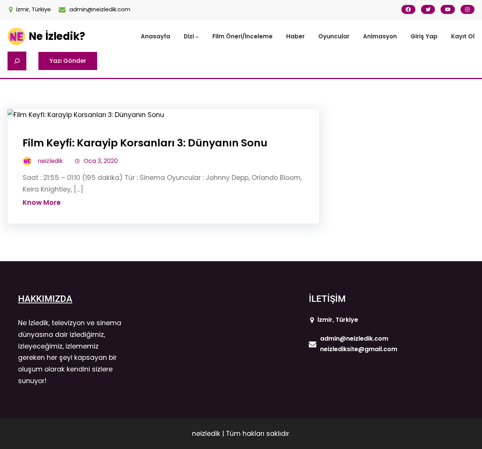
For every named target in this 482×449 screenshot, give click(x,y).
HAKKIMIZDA (45, 299)
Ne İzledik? (57, 36)
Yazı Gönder (67, 60)
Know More (42, 202)
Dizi (189, 36)
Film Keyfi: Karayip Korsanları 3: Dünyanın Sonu (145, 142)
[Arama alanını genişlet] (17, 61)
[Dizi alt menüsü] (197, 36)
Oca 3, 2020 (101, 161)
